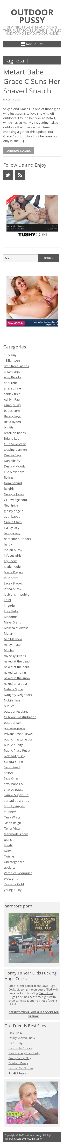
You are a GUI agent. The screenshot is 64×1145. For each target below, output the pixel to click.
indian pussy (13, 550)
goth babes (12, 516)
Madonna (11, 617)
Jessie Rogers (13, 572)
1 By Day (10, 355)
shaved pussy (13, 789)
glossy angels (13, 511)
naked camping (15, 672)
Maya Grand (12, 622)
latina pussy (12, 589)
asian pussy (12, 405)
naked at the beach (17, 661)
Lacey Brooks (13, 583)
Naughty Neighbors (18, 695)
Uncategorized (14, 862)
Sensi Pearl (12, 767)
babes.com (12, 411)
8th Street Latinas (16, 366)
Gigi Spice (11, 505)
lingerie (9, 606)
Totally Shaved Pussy (22, 1038)
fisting (8, 477)
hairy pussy (12, 533)
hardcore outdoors (17, 539)
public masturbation (18, 739)
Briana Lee (11, 438)
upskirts (9, 867)
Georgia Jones (14, 494)
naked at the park (16, 667)
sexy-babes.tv (13, 784)
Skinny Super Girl (16, 795)
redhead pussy (14, 756)
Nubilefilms (12, 700)
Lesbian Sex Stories (21, 1068)
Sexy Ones (11, 778)
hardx (8, 544)
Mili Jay (9, 650)
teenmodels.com (16, 834)
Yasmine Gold (14, 884)
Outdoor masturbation (20, 717)
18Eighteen (12, 360)
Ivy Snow (10, 561)
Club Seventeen (15, 444)
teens (8, 840)
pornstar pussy (14, 728)
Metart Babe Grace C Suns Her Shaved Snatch (31, 81)
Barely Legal (12, 416)
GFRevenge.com (15, 500)
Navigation (34, 44)
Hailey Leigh (12, 528)
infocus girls (13, 555)
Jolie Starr (11, 578)
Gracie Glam (13, 522)
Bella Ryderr (12, 422)
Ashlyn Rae (12, 399)
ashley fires (12, 394)
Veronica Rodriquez (18, 873)
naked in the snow (17, 678)
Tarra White (12, 817)
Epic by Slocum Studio (29, 1138)
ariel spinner (13, 388)
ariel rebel (11, 383)
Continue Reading (19, 150)
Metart (8, 633)
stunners (10, 812)
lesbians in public (16, 594)
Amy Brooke (12, 377)
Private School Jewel (18, 734)
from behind (13, 483)
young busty (13, 890)
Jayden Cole (12, 567)
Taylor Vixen (12, 828)
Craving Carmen (15, 450)
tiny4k (8, 845)
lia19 (7, 600)
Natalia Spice (13, 689)
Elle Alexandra (14, 472)
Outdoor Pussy (18, 1063)
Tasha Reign (12, 823)
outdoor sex (12, 723)
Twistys (9, 856)
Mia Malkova (13, 639)
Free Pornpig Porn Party (24, 1053)
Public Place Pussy (17, 750)
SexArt (8, 773)
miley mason (13, 645)
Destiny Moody (14, 466)
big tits (9, 427)
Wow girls (11, 879)
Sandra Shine (13, 762)
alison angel (12, 372)
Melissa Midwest (16, 628)
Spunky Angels (14, 806)
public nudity (13, 745)
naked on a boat (15, 684)
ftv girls (9, 489)
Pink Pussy (15, 1033)
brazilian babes (15, 433)
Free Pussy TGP (18, 1043)
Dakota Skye (12, 455)
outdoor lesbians (16, 711)
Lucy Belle (11, 611)
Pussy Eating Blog (20, 1058)
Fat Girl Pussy (17, 1073)
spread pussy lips (16, 801)
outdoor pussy (32, 16)
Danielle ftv (12, 461)
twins (8, 851)
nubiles (9, 706)
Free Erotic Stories (20, 1048)
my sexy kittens (15, 656)
